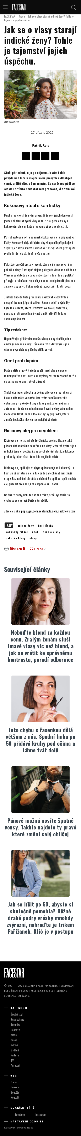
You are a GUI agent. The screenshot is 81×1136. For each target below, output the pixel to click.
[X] (36, 156)
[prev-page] (36, 947)
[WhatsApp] (55, 156)
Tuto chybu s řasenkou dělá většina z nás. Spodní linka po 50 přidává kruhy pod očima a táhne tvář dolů (40, 740)
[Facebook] (26, 156)
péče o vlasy (51, 532)
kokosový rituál (17, 532)
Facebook (20, 1114)
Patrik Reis (40, 145)
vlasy (33, 538)
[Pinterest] (45, 156)
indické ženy (25, 525)
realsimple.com (48, 511)
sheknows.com (66, 511)
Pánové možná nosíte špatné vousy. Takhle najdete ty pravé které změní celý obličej (40, 827)
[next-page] (43, 947)
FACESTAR (9, 16)
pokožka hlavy (15, 538)
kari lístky (45, 525)
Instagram (41, 1114)
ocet (35, 532)
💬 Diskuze (14, 548)
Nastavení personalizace (18, 1127)
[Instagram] (31, 1114)
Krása (21, 16)
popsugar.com (29, 511)
